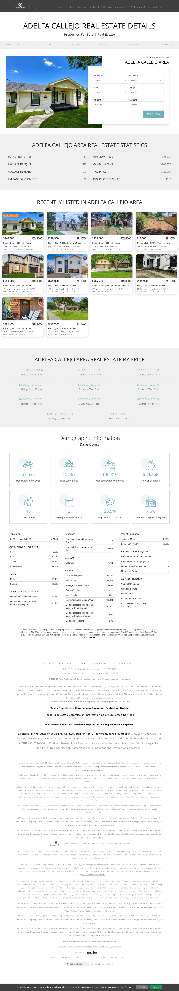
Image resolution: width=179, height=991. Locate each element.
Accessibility (65, 663)
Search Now (153, 114)
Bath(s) (132, 88)
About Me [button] (81, 7)
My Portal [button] (94, 7)
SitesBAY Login (125, 663)
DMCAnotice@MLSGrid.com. (93, 875)
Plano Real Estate (66, 957)
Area (122, 957)
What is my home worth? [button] (114, 7)
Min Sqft (97, 100)
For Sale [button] (70, 7)
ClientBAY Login (101, 663)
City (94, 957)
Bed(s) (96, 88)
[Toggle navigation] (33, 6)
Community (113, 957)
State (77, 957)
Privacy (46, 663)
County (86, 957)
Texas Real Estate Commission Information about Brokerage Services (89, 947)
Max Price (133, 75)
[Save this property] (40, 215)
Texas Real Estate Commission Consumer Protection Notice (89, 708)
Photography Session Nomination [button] (147, 7)
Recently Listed (74, 44)
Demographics (135, 44)
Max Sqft (133, 100)
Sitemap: (53, 957)
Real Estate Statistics (43, 44)
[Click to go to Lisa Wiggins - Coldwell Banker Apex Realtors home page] (22, 6)
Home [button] (59, 7)
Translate (109, 964)
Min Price (98, 75)
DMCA (82, 663)
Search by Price (105, 44)
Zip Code (102, 957)
